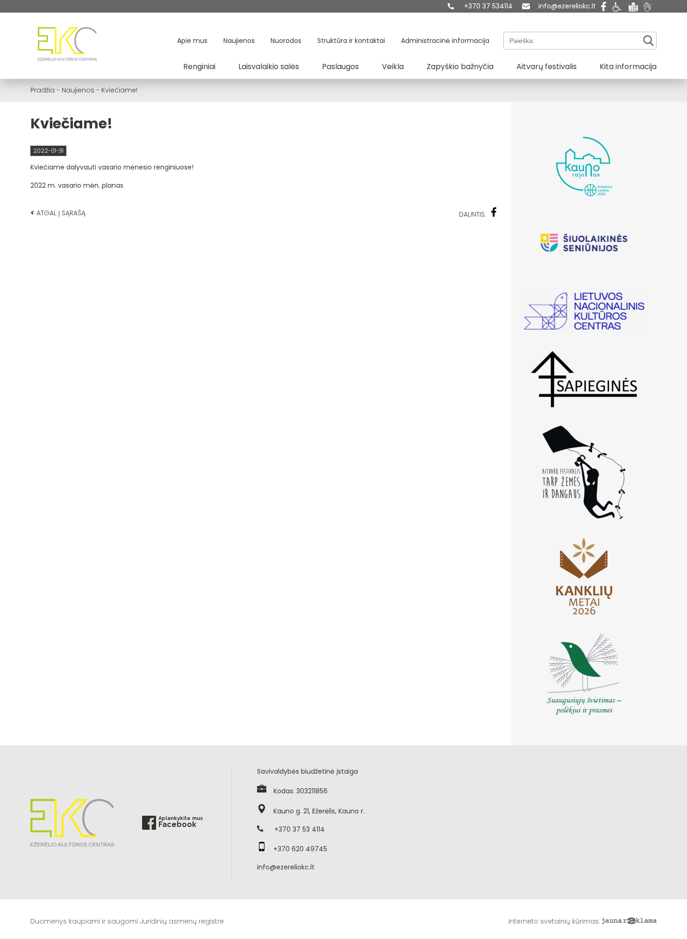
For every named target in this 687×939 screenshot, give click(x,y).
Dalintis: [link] (472, 214)
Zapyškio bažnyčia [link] (460, 66)
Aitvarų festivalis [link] (546, 66)
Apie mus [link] (192, 40)
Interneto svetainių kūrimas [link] (553, 921)
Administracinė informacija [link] (445, 40)
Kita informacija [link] (628, 66)
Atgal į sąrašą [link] (58, 212)
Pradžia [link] (42, 90)
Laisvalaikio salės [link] (268, 66)
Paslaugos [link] (340, 66)
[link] (480, 6)
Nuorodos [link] (286, 40)
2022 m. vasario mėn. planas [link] (76, 185)
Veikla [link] (393, 66)
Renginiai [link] (199, 66)
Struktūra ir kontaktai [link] (351, 40)
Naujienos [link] (239, 40)
